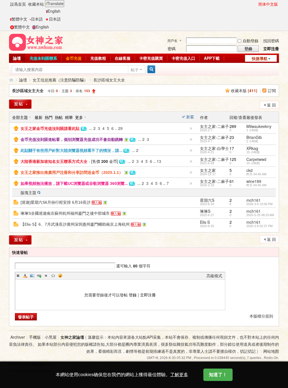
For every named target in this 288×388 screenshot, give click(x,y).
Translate (55, 3)
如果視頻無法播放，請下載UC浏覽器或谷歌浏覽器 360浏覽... (74, 183)
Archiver (17, 337)
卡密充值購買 (151, 58)
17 (232, 148)
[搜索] (150, 69)
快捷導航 (259, 58)
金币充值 (74, 58)
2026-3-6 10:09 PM (259, 204)
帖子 (135, 69)
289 (233, 126)
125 (233, 159)
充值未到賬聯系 (43, 58)
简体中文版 (268, 4)
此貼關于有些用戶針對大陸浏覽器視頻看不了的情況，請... (71, 150)
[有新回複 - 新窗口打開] (16, 201)
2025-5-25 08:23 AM (260, 215)
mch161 (253, 200)
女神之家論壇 (11, 80)
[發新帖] (20, 104)
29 (120, 128)
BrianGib (254, 137)
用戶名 (172, 40)
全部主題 (20, 117)
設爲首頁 (18, 4)
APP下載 (212, 58)
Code (53, 275)
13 (159, 161)
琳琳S (205, 211)
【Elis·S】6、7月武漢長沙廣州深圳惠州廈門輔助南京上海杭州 (75, 224)
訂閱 (272, 90)
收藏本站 (36, 4)
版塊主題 (28, 192)
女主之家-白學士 (214, 148)
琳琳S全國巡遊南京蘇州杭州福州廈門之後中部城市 (65, 213)
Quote (46, 275)
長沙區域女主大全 (109, 80)
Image (32, 275)
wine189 (253, 181)
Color (25, 275)
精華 (69, 117)
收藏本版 (244, 90)
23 (232, 137)
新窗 (190, 116)
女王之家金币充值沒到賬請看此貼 (50, 128)
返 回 (271, 105)
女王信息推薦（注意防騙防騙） (60, 80)
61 (232, 181)
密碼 (172, 48)
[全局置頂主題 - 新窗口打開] (16, 127)
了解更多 (179, 374)
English (54, 11)
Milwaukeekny (258, 126)
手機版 (35, 337)
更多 (79, 117)
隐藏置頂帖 (191, 128)
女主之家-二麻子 (214, 126)
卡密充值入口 (183, 58)
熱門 (49, 117)
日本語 (37, 19)
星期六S (207, 200)
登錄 (133, 295)
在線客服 (122, 58)
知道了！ (218, 374)
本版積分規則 (261, 316)
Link (39, 275)
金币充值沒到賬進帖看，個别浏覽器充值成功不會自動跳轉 (72, 139)
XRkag (252, 148)
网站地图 (271, 351)
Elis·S (205, 222)
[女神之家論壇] (36, 42)
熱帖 (59, 117)
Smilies (60, 275)
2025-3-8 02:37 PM (259, 226)
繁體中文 (19, 19)
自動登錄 (250, 40)
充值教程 (98, 58)
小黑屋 (51, 337)
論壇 (17, 58)
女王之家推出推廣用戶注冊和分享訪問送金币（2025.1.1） (72, 172)
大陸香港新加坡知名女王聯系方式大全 (54, 161)
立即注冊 (271, 48)
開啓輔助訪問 (255, 3)
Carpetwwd (256, 159)
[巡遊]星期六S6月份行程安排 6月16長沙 (56, 202)
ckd (249, 170)
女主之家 (208, 170)
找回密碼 (271, 40)
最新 (38, 117)
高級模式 (214, 275)
